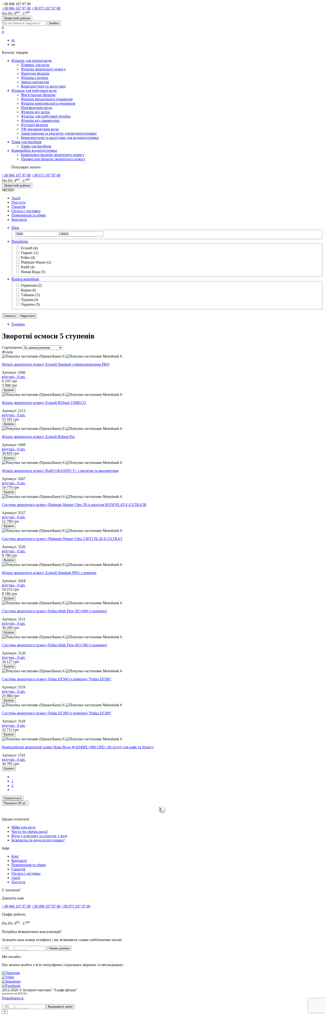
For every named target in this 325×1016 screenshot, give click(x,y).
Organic (29, 253)
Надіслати (27, 316)
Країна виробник (25, 279)
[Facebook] (11, 986)
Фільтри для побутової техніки (46, 116)
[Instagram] (11, 981)
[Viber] (8, 977)
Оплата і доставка (25, 211)
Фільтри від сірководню (40, 120)
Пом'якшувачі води (36, 108)
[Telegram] (11, 973)
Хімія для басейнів (26, 142)
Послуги (18, 202)
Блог (15, 856)
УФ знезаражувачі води (40, 129)
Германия (31, 285)
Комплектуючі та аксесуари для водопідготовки (60, 138)
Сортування (11, 347)
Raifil (27, 267)
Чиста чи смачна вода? (29, 831)
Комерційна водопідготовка (34, 150)
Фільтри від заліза (35, 112)
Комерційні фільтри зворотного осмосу (52, 155)
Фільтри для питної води (31, 61)
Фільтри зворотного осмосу (43, 69)
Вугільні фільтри (34, 125)
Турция (29, 300)
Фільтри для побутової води (34, 90)
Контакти (19, 219)
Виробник (19, 241)
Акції (15, 198)
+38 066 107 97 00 (16, 8)
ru (13, 40)
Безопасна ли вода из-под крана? (38, 840)
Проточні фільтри (35, 73)
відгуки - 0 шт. (13, 377)
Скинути (9, 316)
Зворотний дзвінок (17, 18)
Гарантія (18, 207)
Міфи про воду (23, 827)
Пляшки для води (35, 65)
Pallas (28, 257)
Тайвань (30, 295)
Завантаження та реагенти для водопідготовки (59, 133)
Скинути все (12, 798)
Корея (28, 290)
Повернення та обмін (28, 215)
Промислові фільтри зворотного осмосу (53, 159)
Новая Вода (33, 272)
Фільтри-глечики (34, 78)
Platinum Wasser (36, 262)
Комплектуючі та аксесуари (43, 86)
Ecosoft (29, 248)
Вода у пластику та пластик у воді (39, 836)
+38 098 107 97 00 (46, 906)
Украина (30, 304)
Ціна (15, 228)
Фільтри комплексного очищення (48, 103)
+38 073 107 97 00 (46, 8)
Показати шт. (15, 803)
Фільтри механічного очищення (47, 99)
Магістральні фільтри (38, 95)
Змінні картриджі (35, 82)
